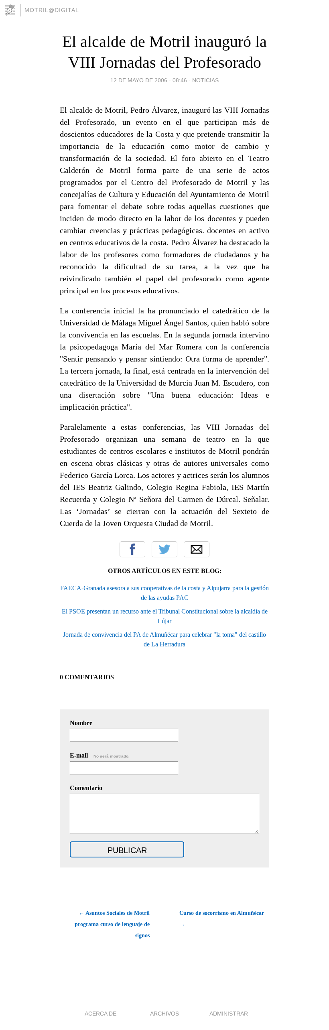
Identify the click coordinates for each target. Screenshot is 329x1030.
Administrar (228, 1013)
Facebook (132, 549)
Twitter (164, 549)
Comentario (86, 787)
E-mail (100, 755)
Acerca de (100, 1013)
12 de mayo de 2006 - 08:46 (148, 80)
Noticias (205, 80)
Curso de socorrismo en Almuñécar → (221, 918)
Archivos (164, 1013)
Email (196, 549)
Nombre (81, 722)
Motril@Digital (51, 10)
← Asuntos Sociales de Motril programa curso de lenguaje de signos (112, 924)
